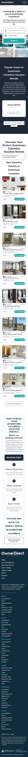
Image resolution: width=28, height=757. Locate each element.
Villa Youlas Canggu (4, 630)
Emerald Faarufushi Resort (6, 721)
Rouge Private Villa (6, 633)
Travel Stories (6, 570)
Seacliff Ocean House (5, 652)
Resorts (4, 711)
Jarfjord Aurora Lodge (5, 671)
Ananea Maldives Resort (6, 714)
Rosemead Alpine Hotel (6, 613)
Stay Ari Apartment (6, 694)
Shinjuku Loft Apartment (5, 697)
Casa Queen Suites (6, 610)
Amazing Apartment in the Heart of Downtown (13, 250)
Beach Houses (6, 639)
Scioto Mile (10, 224)
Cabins (3, 665)
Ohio (4, 196)
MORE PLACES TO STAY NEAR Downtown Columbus (14, 123)
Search (14, 41)
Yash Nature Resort (6, 718)
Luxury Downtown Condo (10, 221)
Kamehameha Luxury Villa (5, 621)
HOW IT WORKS (6, 568)
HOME (3, 560)
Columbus (8, 196)
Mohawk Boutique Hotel (6, 604)
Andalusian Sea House (5, 647)
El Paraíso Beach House (6, 643)
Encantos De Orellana (4, 661)
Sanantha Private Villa (6, 626)
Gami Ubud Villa (5, 636)
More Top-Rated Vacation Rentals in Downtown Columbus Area (14, 540)
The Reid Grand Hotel (5, 600)
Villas (3, 618)
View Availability (19, 199)
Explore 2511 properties (14, 113)
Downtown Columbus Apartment (12, 390)
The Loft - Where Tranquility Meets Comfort (13, 194)
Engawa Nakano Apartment (5, 706)
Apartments (5, 687)
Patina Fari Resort (6, 729)
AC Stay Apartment (4, 702)
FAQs (3, 578)
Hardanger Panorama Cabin (6, 676)
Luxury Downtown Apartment (11, 306)
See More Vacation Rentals (14, 403)
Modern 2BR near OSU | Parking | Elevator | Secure (12, 334)
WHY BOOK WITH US (7, 565)
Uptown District (11, 252)
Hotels (3, 596)
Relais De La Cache (6, 607)
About (3, 573)
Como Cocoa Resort (5, 726)
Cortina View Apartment (5, 691)
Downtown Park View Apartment (12, 362)
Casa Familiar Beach (5, 656)
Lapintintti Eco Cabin (5, 682)
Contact (4, 575)
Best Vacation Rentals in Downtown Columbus (10, 156)
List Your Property (7, 562)
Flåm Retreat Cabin (6, 668)
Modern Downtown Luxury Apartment (10, 278)
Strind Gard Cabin (6, 679)
